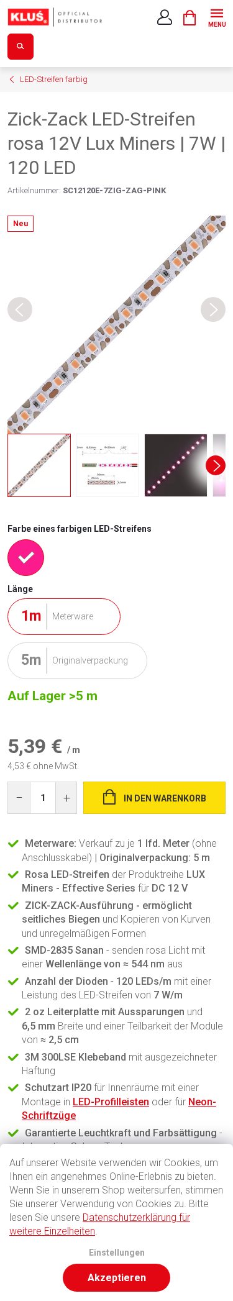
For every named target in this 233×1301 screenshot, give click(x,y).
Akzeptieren (117, 1278)
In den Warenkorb (165, 798)
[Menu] (216, 16)
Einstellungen (117, 1253)
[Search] (20, 47)
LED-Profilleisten (111, 1102)
